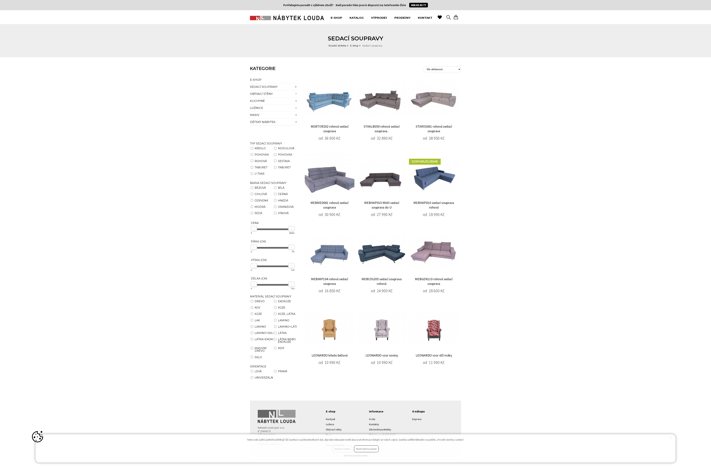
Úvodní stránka (337, 45)
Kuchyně (273, 101)
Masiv (273, 115)
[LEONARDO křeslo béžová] (329, 328)
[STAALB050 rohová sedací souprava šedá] (382, 99)
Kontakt (425, 17)
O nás (372, 419)
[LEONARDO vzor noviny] (382, 328)
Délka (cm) (259, 278)
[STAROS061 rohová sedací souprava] (434, 99)
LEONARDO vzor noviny (381, 355)
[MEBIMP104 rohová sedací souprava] (329, 252)
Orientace (258, 366)
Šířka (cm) (258, 241)
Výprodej (379, 17)
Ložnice (273, 108)
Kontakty (374, 424)
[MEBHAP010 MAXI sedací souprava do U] (382, 175)
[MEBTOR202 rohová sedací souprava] (329, 99)
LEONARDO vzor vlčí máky (434, 355)
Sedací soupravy (273, 87)
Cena (255, 223)
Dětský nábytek (273, 122)
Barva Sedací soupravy (268, 183)
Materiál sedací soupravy (270, 296)
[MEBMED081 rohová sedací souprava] (329, 175)
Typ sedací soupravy (266, 143)
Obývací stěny (273, 94)
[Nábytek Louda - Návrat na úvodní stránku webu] (287, 17)
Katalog (357, 17)
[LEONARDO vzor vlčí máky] (434, 328)
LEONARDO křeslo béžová (330, 355)
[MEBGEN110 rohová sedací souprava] (434, 252)
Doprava (416, 419)
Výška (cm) (259, 260)
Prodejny (402, 17)
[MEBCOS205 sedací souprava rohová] (382, 252)
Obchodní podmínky (380, 429)
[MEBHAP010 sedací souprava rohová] (434, 175)
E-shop (336, 17)
